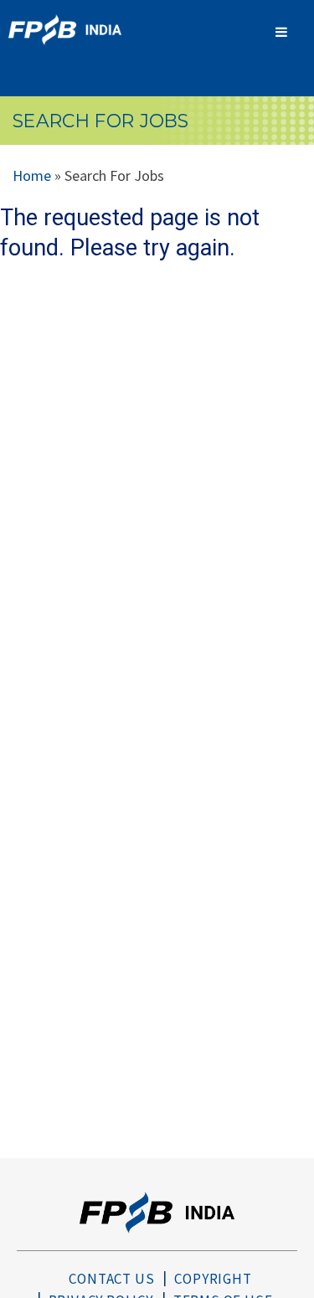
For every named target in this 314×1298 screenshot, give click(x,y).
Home (32, 175)
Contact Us (111, 1279)
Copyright (212, 1279)
